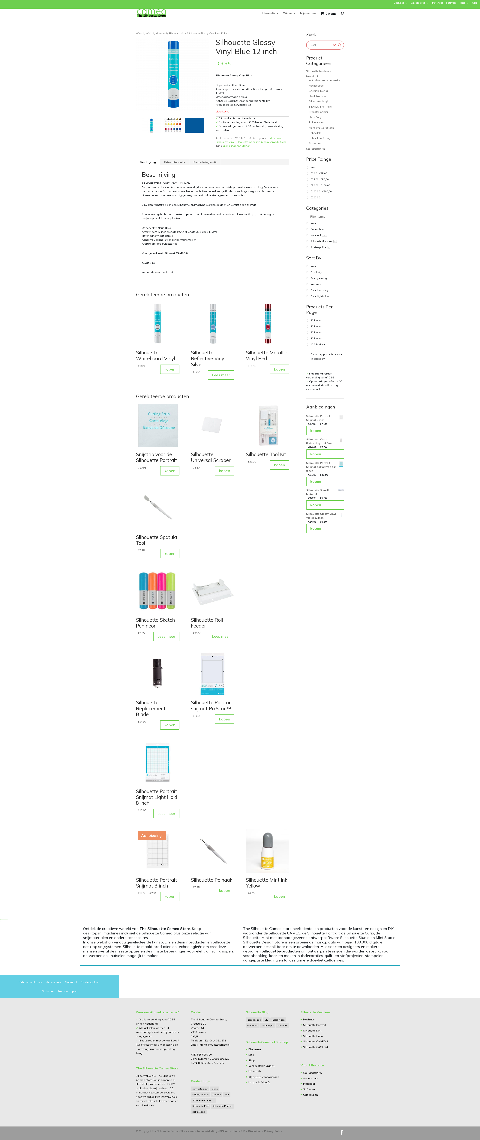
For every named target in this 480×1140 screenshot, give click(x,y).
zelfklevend (198, 1111)
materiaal (252, 1025)
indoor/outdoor (240, 146)
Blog (251, 1054)
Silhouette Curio (313, 1036)
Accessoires (418, 3)
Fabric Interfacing (320, 138)
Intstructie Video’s (259, 1082)
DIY (266, 1019)
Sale (474, 3)
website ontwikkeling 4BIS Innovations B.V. (217, 1131)
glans (226, 146)
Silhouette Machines (318, 71)
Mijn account (308, 13)
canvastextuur (200, 1088)
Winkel (287, 13)
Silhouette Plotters (31, 982)
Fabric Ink (315, 133)
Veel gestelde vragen (261, 1066)
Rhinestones (316, 122)
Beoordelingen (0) (205, 162)
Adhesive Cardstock (321, 127)
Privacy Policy (273, 1131)
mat (227, 1094)
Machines (399, 3)
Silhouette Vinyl (177, 33)
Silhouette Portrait (222, 1106)
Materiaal (437, 3)
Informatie (268, 13)
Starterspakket (315, 148)
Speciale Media (318, 91)
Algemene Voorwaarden (263, 1077)
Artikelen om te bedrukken (325, 80)
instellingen (278, 1019)
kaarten (216, 1094)
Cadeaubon (310, 1094)
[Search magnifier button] (339, 45)
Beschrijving (148, 162)
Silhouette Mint (200, 1106)
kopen (169, 369)
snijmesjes (268, 1025)
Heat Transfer (317, 96)
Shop (251, 1060)
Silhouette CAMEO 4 (315, 1047)
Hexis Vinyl (315, 117)
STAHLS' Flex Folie (320, 106)
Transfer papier (318, 112)
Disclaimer (254, 1049)
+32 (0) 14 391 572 (214, 1040)
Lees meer (221, 375)
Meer (462, 3)
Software (451, 3)
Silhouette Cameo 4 (203, 1100)
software (282, 1025)
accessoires (254, 1019)
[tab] (148, 162)
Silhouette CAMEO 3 (315, 1041)
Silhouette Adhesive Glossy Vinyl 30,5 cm (261, 142)
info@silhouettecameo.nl (214, 1044)
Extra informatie (174, 162)
